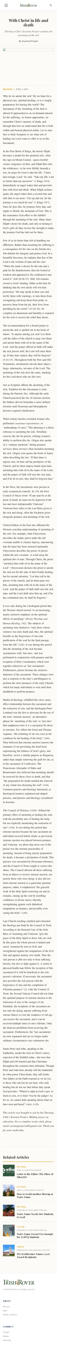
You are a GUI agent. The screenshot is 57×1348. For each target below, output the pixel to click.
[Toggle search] (51, 5)
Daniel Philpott (37, 1190)
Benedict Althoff (42, 1250)
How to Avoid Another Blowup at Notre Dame (35, 1196)
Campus (20, 1247)
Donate (6, 1336)
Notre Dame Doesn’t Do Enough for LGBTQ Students (35, 1236)
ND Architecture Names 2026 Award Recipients (33, 1256)
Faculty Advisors (10, 1314)
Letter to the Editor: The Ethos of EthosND (35, 1176)
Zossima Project (30, 41)
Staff (5, 1310)
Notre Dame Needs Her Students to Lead (35, 1216)
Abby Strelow (40, 1210)
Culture (21, 1227)
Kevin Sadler (35, 1170)
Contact (6, 1332)
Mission (6, 1306)
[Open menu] (6, 5)
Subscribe (7, 1340)
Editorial (21, 1167)
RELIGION (7, 89)
